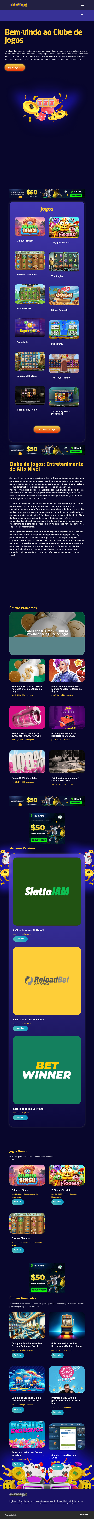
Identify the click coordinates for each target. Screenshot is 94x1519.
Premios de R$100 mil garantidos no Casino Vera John (65, 1400)
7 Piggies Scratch (60, 242)
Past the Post (24, 308)
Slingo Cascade (59, 310)
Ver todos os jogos (47, 429)
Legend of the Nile (27, 376)
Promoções (28, 695)
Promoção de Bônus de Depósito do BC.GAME (63, 734)
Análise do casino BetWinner (28, 1109)
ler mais (20, 939)
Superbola (22, 342)
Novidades (28, 1350)
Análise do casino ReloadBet (28, 1020)
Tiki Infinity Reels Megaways (60, 412)
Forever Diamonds (27, 274)
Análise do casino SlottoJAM (28, 930)
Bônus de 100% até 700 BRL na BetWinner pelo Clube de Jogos (47, 633)
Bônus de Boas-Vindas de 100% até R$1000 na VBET (26, 734)
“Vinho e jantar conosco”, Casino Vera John (65, 779)
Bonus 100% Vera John (24, 778)
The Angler (57, 276)
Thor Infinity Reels (27, 409)
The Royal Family (60, 377)
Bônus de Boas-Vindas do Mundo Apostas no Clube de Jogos (66, 689)
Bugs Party (57, 344)
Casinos (28, 934)
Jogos (26, 1194)
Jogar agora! (14, 67)
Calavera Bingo (25, 240)
